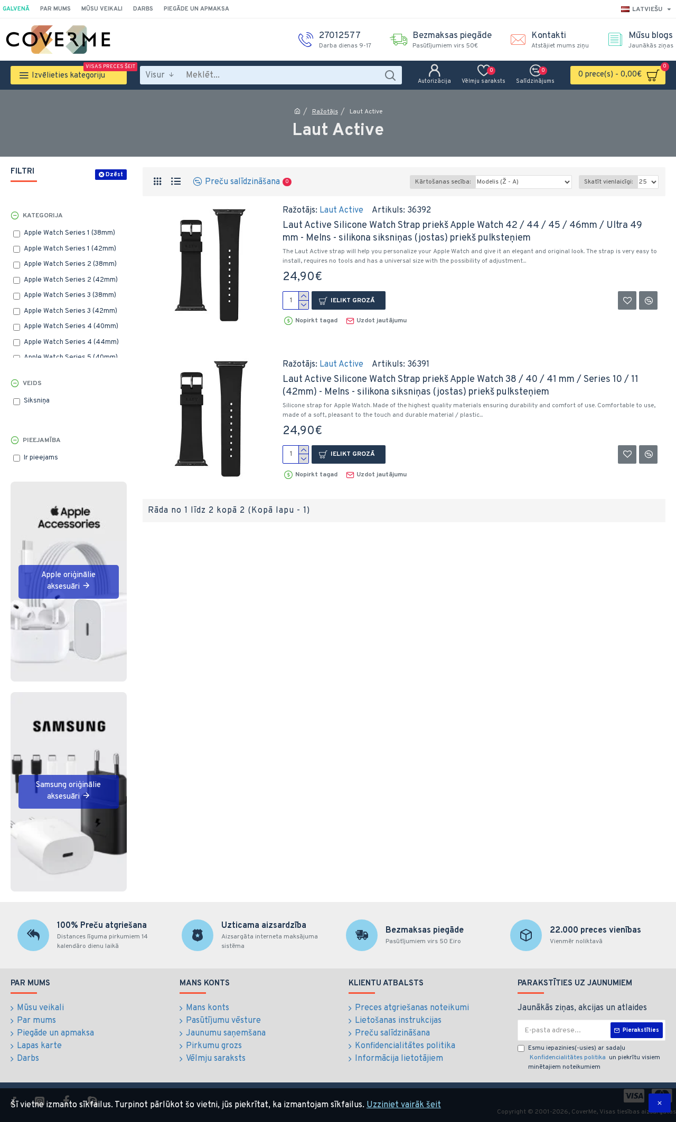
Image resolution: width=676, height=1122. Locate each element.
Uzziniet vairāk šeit (404, 1105)
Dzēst (114, 174)
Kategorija (43, 216)
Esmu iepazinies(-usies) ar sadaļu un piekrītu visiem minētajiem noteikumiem (594, 1057)
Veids (32, 383)
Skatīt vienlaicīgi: (608, 182)
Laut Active (341, 210)
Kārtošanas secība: (443, 182)
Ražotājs (325, 112)
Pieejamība (42, 440)
